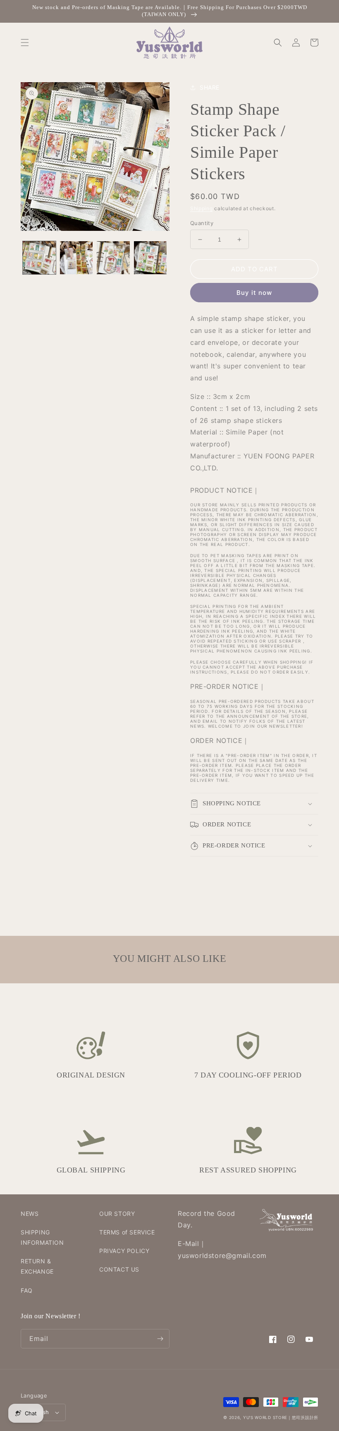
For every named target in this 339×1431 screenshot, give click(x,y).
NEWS (29, 1213)
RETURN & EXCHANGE (37, 1266)
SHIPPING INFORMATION (42, 1237)
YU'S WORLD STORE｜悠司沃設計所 (280, 1417)
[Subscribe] (160, 1338)
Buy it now (254, 293)
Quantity (201, 223)
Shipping (201, 208)
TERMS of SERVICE (127, 1232)
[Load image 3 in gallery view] (113, 257)
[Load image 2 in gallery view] (76, 257)
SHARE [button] (210, 87)
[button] (25, 42)
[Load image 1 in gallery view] (39, 257)
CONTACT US (119, 1269)
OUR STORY (117, 1213)
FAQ (27, 1290)
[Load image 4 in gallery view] (150, 257)
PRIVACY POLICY (124, 1250)
